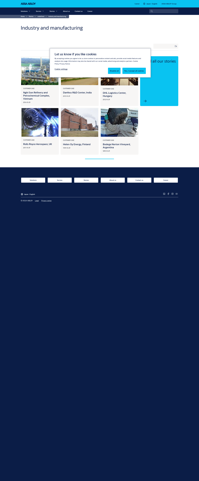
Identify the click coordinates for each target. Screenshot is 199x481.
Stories (52, 11)
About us (66, 11)
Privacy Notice (64, 64)
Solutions (24, 11)
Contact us (79, 11)
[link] (137, 4)
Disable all (114, 71)
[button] (29, 11)
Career (89, 11)
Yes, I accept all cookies (134, 71)
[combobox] (163, 11)
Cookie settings (61, 69)
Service (38, 11)
